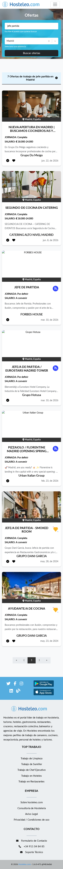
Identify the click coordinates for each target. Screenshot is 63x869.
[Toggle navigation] (55, 4)
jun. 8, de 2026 (50, 240)
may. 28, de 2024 (49, 561)
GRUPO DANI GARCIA (31, 556)
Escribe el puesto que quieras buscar (21, 31)
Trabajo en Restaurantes (31, 781)
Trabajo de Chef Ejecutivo (31, 770)
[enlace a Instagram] (21, 684)
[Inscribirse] (8, 161)
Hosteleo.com (24, 864)
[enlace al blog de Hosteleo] (18, 691)
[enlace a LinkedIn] (11, 691)
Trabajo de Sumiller (31, 764)
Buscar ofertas (31, 53)
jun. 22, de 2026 (49, 161)
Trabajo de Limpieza (31, 758)
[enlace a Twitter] (8, 684)
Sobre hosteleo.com (31, 802)
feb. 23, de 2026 (49, 481)
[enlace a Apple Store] (44, 695)
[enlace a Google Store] (44, 686)
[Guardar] (14, 161)
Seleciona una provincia (15, 46)
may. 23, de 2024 (49, 641)
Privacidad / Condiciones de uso (31, 820)
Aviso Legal (31, 814)
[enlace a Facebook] (15, 684)
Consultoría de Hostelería (31, 808)
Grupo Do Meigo (31, 155)
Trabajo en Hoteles (31, 776)
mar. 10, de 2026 (49, 320)
